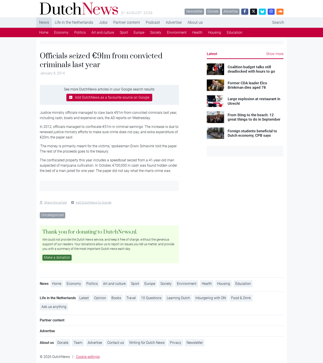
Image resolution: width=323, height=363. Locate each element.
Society (155, 32)
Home (43, 32)
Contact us (115, 343)
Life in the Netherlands (74, 22)
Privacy (175, 343)
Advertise (230, 11)
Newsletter (194, 11)
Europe (139, 32)
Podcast (153, 22)
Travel (131, 298)
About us (195, 22)
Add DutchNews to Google (93, 202)
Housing (214, 32)
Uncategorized (52, 215)
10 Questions (151, 298)
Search (278, 22)
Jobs (103, 22)
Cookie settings (88, 357)
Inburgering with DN (210, 298)
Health (197, 32)
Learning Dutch (178, 298)
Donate (212, 11)
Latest (212, 54)
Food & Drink (241, 298)
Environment (177, 32)
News (44, 22)
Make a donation (57, 257)
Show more (274, 54)
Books (116, 298)
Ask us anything (54, 307)
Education (234, 32)
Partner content (126, 22)
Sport (124, 32)
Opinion (100, 298)
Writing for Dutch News (147, 343)
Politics (80, 32)
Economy (61, 32)
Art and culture (102, 32)
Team (78, 343)
